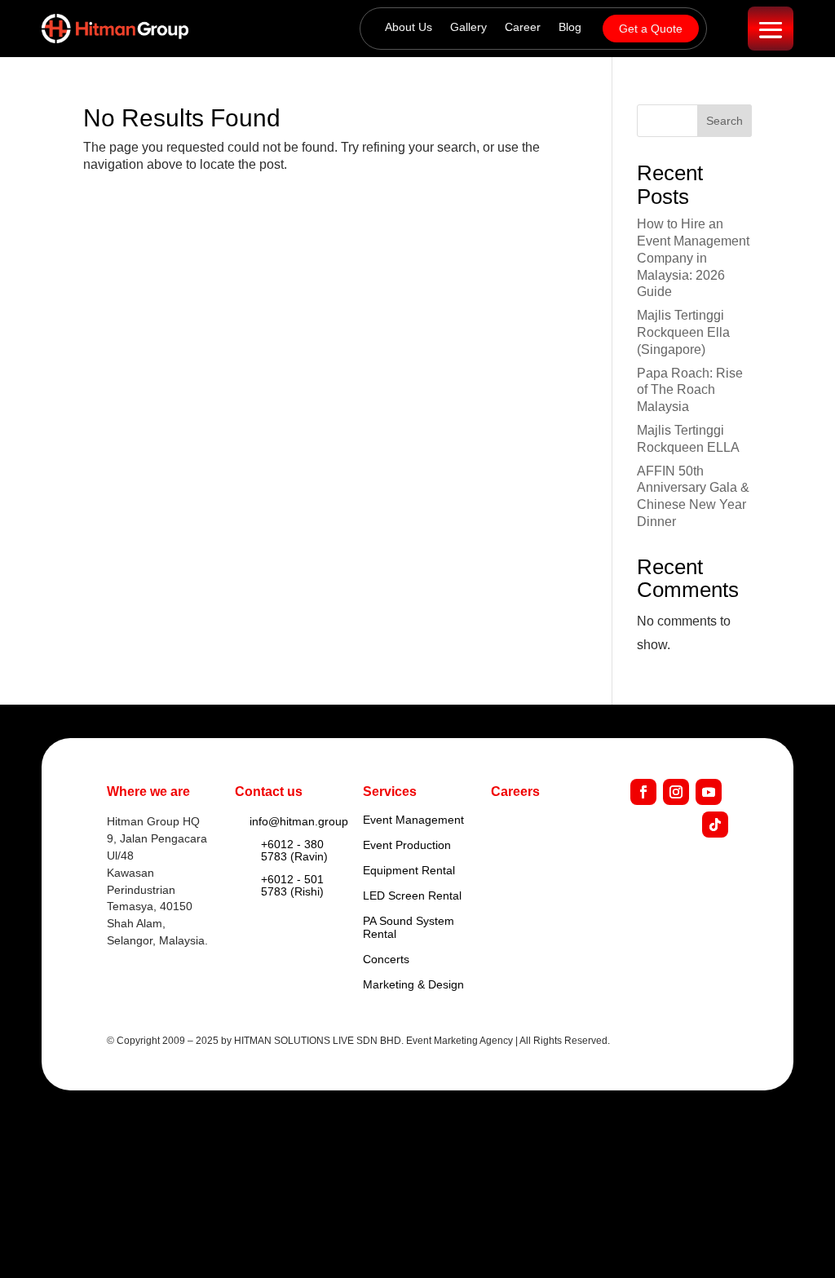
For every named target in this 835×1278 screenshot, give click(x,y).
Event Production (407, 844)
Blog (570, 27)
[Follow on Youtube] (709, 792)
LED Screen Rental (412, 895)
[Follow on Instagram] (676, 792)
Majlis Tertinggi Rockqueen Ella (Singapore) (683, 332)
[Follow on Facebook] (643, 792)
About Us (408, 27)
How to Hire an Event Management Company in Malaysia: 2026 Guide (693, 257)
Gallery (468, 27)
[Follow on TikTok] (715, 824)
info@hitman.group (299, 821)
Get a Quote (651, 28)
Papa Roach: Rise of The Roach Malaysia (690, 390)
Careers (515, 791)
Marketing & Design (413, 984)
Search (724, 120)
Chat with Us (749, 1236)
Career (523, 27)
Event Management (413, 819)
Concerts (386, 959)
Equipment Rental (409, 870)
